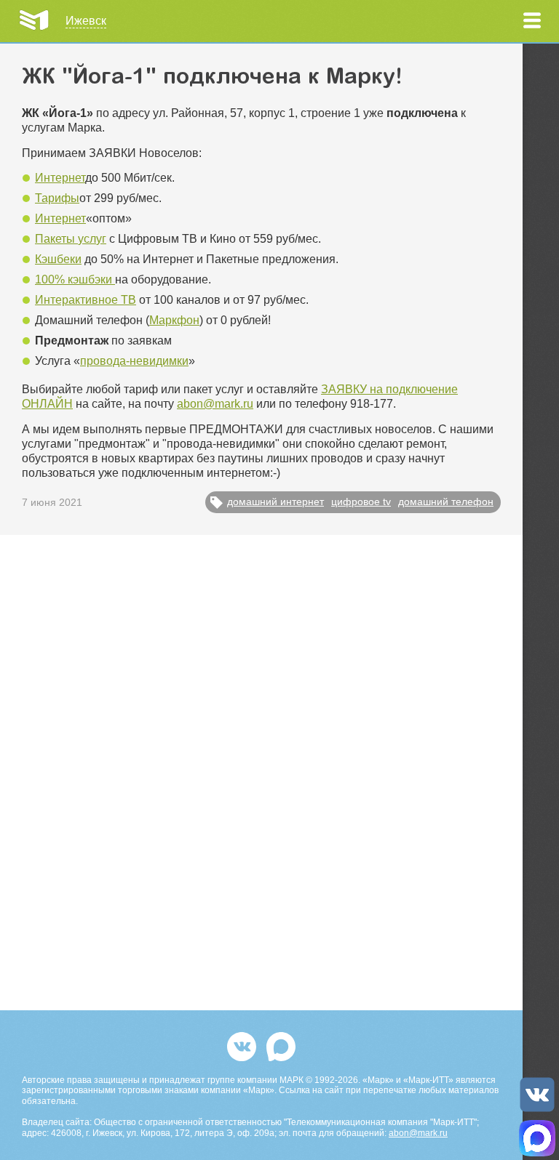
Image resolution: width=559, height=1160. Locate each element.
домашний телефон (445, 501)
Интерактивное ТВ (85, 300)
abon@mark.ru (215, 404)
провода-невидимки (134, 361)
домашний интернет (275, 501)
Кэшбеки (58, 259)
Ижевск (86, 21)
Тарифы (57, 198)
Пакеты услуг (70, 239)
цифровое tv (361, 501)
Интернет (60, 178)
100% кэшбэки (75, 279)
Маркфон (174, 320)
